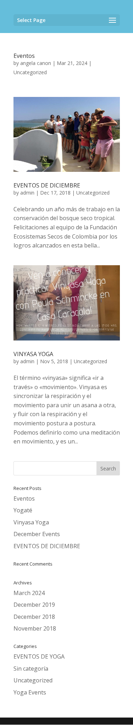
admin (27, 192)
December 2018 (34, 617)
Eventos (24, 56)
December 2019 (34, 605)
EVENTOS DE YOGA (39, 656)
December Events (36, 534)
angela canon (35, 63)
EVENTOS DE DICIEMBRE (46, 185)
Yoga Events (29, 692)
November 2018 (34, 628)
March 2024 (29, 593)
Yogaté (22, 510)
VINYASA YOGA (33, 354)
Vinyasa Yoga (31, 522)
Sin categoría (30, 668)
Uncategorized (30, 72)
